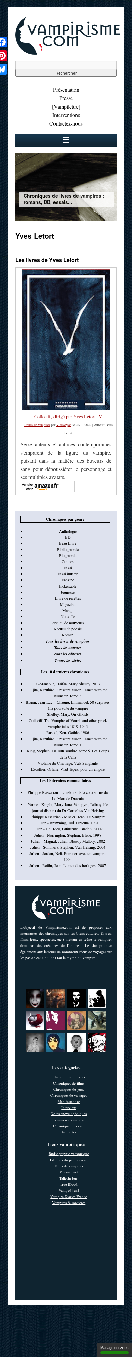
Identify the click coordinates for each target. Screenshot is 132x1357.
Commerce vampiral (69, 1119)
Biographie (67, 555)
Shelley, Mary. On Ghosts (68, 714)
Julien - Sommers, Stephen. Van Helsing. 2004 (67, 847)
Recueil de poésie (68, 628)
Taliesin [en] (69, 1178)
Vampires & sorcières (68, 1202)
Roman (67, 634)
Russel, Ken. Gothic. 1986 (67, 732)
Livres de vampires (37, 424)
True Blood (69, 1184)
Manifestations (69, 1101)
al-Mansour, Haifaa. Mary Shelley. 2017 (68, 683)
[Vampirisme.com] (67, 53)
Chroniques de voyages (68, 1095)
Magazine (67, 604)
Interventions (66, 114)
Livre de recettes (68, 598)
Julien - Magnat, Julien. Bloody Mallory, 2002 (68, 841)
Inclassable (67, 586)
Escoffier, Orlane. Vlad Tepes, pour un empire (68, 769)
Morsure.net (68, 1171)
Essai (68, 567)
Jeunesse (68, 592)
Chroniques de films (68, 1083)
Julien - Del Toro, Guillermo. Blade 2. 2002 (68, 829)
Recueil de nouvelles (67, 622)
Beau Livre (67, 543)
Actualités (68, 1131)
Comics (68, 561)
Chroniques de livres (69, 1076)
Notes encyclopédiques (69, 1113)
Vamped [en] (69, 1190)
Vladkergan (63, 424)
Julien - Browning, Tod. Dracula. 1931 (68, 822)
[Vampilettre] (66, 106)
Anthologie (68, 531)
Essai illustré (68, 573)
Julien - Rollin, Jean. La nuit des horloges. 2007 (67, 865)
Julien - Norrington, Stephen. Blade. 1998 (67, 835)
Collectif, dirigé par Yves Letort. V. (68, 416)
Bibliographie (68, 549)
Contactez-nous (66, 123)
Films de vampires (68, 1165)
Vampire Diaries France (68, 1196)
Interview (68, 1107)
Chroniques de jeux (68, 1089)
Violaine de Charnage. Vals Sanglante (68, 763)
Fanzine (68, 579)
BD (68, 537)
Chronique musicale (68, 1125)
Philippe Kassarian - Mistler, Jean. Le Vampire (67, 816)
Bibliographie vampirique (69, 1153)
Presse (66, 97)
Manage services (114, 1347)
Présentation (66, 89)
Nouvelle (68, 616)
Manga (67, 610)
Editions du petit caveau (69, 1159)
